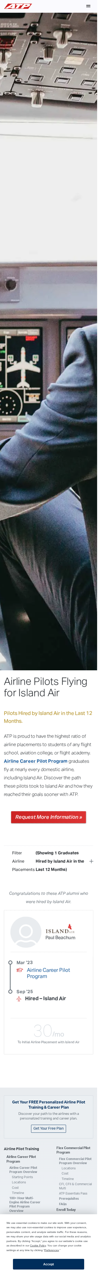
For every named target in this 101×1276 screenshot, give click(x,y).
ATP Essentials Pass (73, 1193)
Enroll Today (66, 1210)
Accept (48, 1264)
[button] (88, 6)
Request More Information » (48, 817)
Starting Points (22, 1177)
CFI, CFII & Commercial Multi (75, 1186)
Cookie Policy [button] (38, 1245)
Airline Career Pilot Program (36, 761)
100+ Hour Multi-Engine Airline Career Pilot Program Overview (24, 1204)
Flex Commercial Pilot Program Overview (75, 1161)
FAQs (63, 1204)
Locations (19, 1182)
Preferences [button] (51, 1250)
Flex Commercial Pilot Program (73, 1151)
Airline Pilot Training (21, 1149)
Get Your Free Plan (48, 1128)
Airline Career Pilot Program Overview (23, 1169)
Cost (15, 1187)
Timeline (18, 1193)
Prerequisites (69, 1198)
